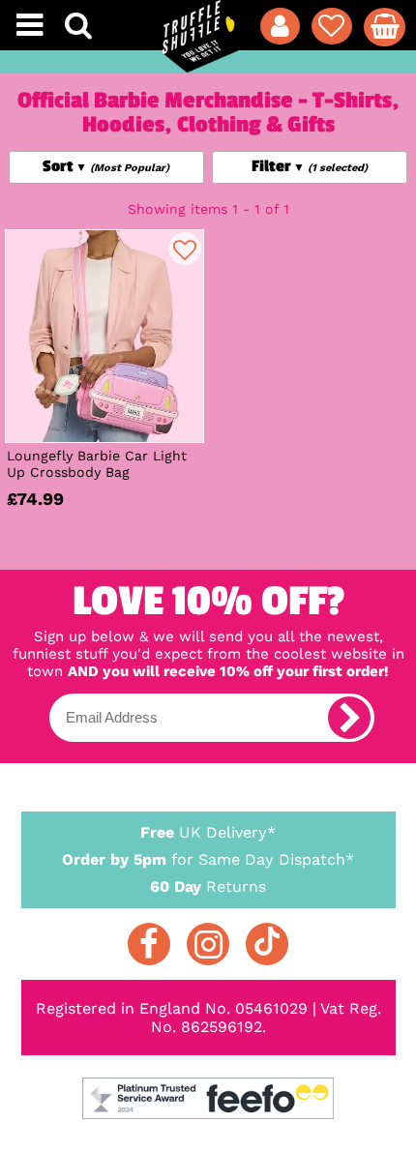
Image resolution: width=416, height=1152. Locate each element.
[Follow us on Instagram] (208, 944)
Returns (208, 886)
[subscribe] (349, 717)
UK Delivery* (208, 832)
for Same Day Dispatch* (208, 859)
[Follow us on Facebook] (149, 944)
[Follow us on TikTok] (267, 944)
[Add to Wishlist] (184, 248)
